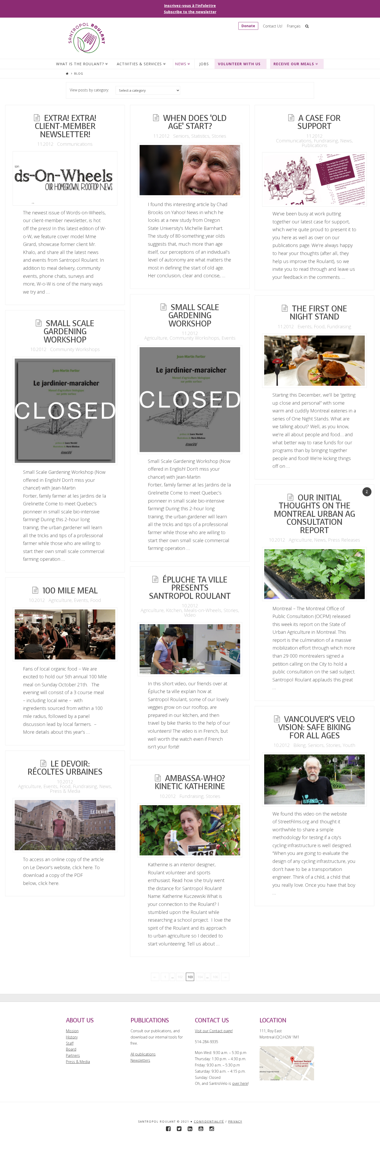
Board (71, 1049)
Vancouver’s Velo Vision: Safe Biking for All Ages (316, 727)
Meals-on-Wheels (202, 610)
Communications (75, 144)
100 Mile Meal (69, 590)
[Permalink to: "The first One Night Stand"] (314, 361)
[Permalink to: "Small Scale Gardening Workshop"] (190, 399)
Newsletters (140, 1060)
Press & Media (65, 791)
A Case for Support (318, 122)
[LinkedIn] (190, 1128)
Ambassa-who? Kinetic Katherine (190, 782)
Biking (299, 745)
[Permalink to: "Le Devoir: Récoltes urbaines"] (65, 825)
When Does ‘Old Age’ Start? (194, 122)
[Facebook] (168, 1128)
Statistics (200, 136)
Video (190, 615)
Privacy (235, 1121)
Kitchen (174, 610)
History (72, 1037)
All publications (143, 1054)
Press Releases (344, 540)
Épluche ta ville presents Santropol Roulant (190, 588)
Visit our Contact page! (214, 1030)
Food (319, 326)
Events (228, 338)
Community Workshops (194, 338)
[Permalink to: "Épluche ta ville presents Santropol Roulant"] (190, 649)
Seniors (181, 136)
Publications (314, 145)
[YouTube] (201, 1128)
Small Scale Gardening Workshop (193, 315)
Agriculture (155, 338)
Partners (73, 1055)
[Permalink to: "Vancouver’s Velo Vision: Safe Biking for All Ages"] (314, 779)
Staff (69, 1043)
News (346, 140)
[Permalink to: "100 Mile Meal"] (65, 634)
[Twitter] (179, 1128)
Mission (72, 1030)
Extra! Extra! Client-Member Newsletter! (65, 126)
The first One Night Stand (318, 313)
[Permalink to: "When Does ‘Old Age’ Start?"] (190, 170)
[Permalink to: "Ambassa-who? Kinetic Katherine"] (190, 830)
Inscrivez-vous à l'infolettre (190, 5)
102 (180, 977)
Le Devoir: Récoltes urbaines (64, 768)
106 (215, 977)
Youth (349, 745)
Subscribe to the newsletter (190, 11)
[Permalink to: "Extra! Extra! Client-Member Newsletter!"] (65, 178)
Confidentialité (209, 1121)
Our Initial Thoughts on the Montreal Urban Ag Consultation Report (314, 514)
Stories (219, 136)
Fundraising (326, 140)
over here (240, 1083)
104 (200, 977)
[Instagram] (211, 1128)
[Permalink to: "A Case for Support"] (314, 179)
